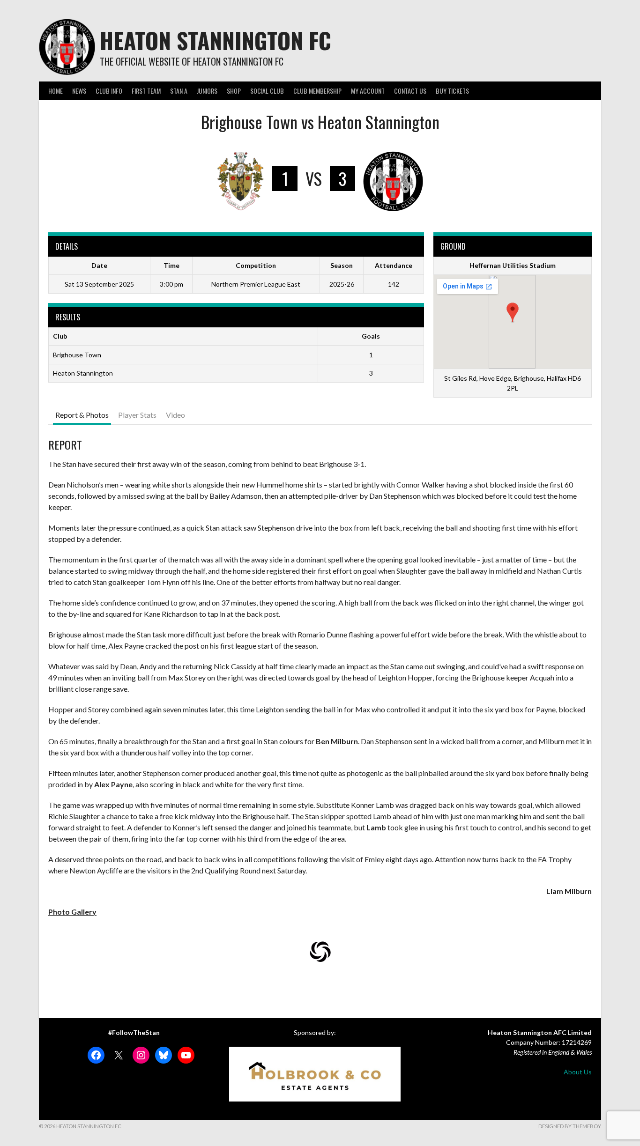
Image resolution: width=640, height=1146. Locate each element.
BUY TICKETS (452, 91)
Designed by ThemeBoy (569, 1126)
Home (55, 91)
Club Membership (317, 91)
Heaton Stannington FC (215, 40)
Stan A (178, 91)
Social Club (267, 91)
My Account (368, 91)
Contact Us (410, 91)
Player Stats (137, 414)
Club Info (109, 91)
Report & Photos (82, 414)
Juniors (207, 91)
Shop (234, 91)
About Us (578, 1072)
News (79, 91)
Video (175, 414)
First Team (146, 91)
